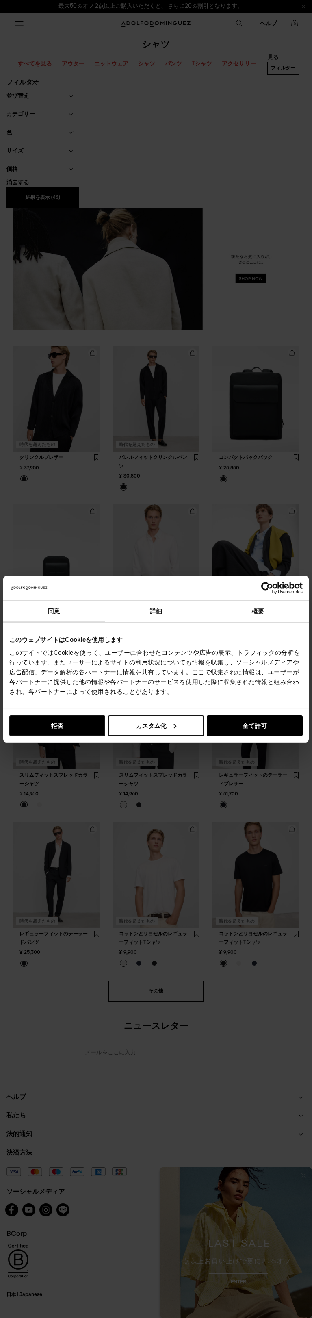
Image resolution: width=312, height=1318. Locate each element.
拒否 (57, 725)
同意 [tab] (54, 610)
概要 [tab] (258, 610)
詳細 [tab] (156, 610)
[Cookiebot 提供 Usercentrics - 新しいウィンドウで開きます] (267, 588)
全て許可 (255, 725)
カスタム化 (151, 725)
